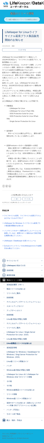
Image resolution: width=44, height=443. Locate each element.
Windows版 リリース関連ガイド (19, 398)
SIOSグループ (7, 436)
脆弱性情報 (11, 275)
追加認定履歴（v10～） (16, 284)
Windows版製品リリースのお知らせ (20, 390)
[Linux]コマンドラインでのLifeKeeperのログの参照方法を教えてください (23, 247)
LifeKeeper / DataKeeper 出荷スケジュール (20, 241)
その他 (9, 381)
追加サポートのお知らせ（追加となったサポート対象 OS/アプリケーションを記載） (24, 404)
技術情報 (10, 270)
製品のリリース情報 (14, 280)
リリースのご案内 (13, 293)
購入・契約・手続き (14, 420)
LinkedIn (9, 186)
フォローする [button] (22, 50)
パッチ (9, 366)
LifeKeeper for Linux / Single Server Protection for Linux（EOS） (21, 333)
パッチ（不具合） (13, 410)
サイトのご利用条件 (9, 434)
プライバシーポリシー (25, 434)
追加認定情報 (12, 347)
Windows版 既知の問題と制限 (18, 370)
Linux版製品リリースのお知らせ (19, 343)
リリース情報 (12, 394)
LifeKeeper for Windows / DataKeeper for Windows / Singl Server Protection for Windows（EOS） (23, 354)
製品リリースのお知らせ (16, 289)
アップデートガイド (14, 310)
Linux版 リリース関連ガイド (18, 361)
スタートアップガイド (15, 306)
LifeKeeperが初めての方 (16, 265)
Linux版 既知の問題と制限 (17, 319)
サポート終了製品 (13, 414)
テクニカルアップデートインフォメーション (24, 302)
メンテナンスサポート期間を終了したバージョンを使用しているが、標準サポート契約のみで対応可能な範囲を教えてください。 (22, 233)
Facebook (3, 186)
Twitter (6, 186)
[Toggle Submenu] (41, 260)
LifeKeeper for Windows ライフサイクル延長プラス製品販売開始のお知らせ (22, 224)
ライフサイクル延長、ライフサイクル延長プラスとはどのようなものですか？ (22, 217)
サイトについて (13, 261)
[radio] (16, 198)
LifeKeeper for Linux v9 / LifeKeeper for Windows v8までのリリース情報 (23, 375)
